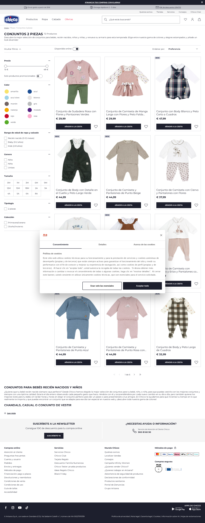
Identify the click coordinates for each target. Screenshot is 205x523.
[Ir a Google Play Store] (178, 509)
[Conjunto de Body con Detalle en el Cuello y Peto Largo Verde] (77, 161)
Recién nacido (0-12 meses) (21, 138)
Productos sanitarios (115, 481)
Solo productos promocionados (20, 76)
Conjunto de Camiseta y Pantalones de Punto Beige (123, 191)
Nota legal (135, 516)
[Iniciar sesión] (192, 19)
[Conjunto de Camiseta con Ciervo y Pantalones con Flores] (178, 161)
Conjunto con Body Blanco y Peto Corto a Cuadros (177, 113)
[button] (28, 49)
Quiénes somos (112, 452)
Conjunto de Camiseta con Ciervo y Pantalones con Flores (177, 191)
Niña (10, 163)
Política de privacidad (121, 516)
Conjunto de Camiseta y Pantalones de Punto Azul (72, 349)
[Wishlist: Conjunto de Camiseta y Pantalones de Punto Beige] (146, 205)
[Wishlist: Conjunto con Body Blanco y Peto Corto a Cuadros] (196, 127)
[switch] (76, 49)
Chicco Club (196, 12)
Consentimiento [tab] (60, 244)
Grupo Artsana (112, 488)
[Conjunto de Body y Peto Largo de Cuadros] (178, 318)
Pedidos (8, 463)
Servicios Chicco (62, 452)
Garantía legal (146, 516)
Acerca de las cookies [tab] (144, 244)
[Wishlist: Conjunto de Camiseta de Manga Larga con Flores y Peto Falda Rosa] (146, 127)
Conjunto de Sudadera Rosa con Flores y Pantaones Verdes (76, 113)
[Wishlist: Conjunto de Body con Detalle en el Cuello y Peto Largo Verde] (96, 205)
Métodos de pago (12, 470)
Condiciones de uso (13, 484)
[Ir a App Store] (195, 509)
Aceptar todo (142, 286)
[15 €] (5, 66)
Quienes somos (145, 12)
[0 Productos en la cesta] (198, 22)
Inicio (6, 28)
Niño (10, 160)
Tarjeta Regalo (61, 459)
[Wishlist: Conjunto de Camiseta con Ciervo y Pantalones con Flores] (196, 205)
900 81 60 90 (144, 432)
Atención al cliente (13, 452)
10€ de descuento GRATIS (170, 7)
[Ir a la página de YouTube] (19, 507)
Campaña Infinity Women (117, 463)
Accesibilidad (10, 492)
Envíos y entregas (12, 466)
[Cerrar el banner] (161, 235)
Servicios (171, 12)
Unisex (11, 167)
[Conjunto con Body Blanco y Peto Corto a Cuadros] (178, 82)
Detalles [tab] (103, 244)
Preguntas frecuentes (14, 455)
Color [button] (6, 85)
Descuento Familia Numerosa (69, 463)
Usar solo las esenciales (102, 286)
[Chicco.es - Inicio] (11, 19)
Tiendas (160, 12)
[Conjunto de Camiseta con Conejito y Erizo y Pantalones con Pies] (178, 239)
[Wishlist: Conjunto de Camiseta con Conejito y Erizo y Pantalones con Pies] (196, 284)
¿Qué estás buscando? (120, 19)
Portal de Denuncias (114, 484)
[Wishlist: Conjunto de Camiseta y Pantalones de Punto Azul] (96, 362)
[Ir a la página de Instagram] (13, 507)
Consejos (182, 12)
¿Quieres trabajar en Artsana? (119, 470)
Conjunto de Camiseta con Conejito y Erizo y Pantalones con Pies (177, 270)
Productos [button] (32, 19)
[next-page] (133, 374)
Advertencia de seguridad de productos (124, 474)
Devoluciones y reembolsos (17, 477)
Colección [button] (9, 217)
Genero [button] (8, 154)
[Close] (202, 2)
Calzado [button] (56, 19)
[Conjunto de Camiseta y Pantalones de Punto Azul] (77, 318)
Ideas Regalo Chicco (64, 470)
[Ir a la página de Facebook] (6, 507)
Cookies (157, 516)
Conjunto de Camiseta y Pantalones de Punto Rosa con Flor (125, 349)
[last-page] (139, 374)
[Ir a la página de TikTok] (27, 507)
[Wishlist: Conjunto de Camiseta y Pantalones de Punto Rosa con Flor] (146, 362)
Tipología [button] (9, 203)
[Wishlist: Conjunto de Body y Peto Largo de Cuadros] (196, 362)
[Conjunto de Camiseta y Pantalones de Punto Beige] (127, 161)
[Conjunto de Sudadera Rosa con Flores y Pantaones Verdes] (77, 82)
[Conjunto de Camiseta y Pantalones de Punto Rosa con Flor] (127, 318)
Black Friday (60, 474)
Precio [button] (7, 60)
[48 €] (47, 66)
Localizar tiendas (113, 455)
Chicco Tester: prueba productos (70, 466)
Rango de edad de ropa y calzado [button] (21, 132)
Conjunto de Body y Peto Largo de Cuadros (176, 349)
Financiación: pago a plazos (17, 474)
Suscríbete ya (54, 436)
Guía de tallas (10, 488)
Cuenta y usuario (12, 459)
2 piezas (12, 209)
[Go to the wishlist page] (185, 19)
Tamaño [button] (8, 176)
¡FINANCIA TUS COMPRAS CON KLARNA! (102, 2)
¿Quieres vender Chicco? (117, 466)
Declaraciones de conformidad (119, 477)
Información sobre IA (170, 516)
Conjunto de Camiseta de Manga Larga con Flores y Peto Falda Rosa (127, 113)
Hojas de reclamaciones (191, 516)
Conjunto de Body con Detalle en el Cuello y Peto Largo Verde (77, 191)
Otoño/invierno (15, 226)
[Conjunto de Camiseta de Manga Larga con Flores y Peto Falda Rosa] (127, 82)
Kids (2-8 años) (15, 146)
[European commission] (173, 468)
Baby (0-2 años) (15, 142)
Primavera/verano (16, 222)
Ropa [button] (45, 19)
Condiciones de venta (14, 481)
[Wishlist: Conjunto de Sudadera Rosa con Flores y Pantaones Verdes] (96, 127)
